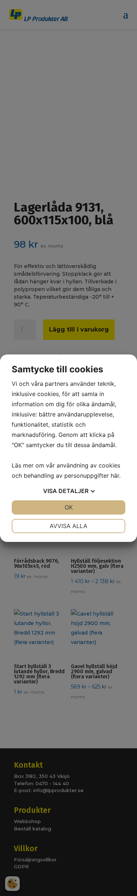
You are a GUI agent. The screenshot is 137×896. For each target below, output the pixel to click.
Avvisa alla (68, 526)
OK (69, 507)
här (115, 475)
